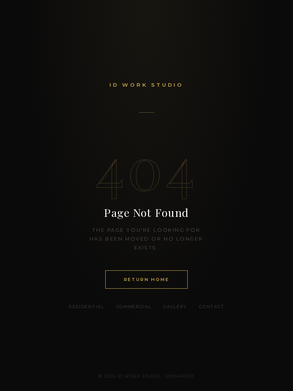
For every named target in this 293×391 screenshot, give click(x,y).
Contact (211, 306)
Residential (86, 306)
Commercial (133, 306)
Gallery (175, 306)
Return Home (146, 279)
